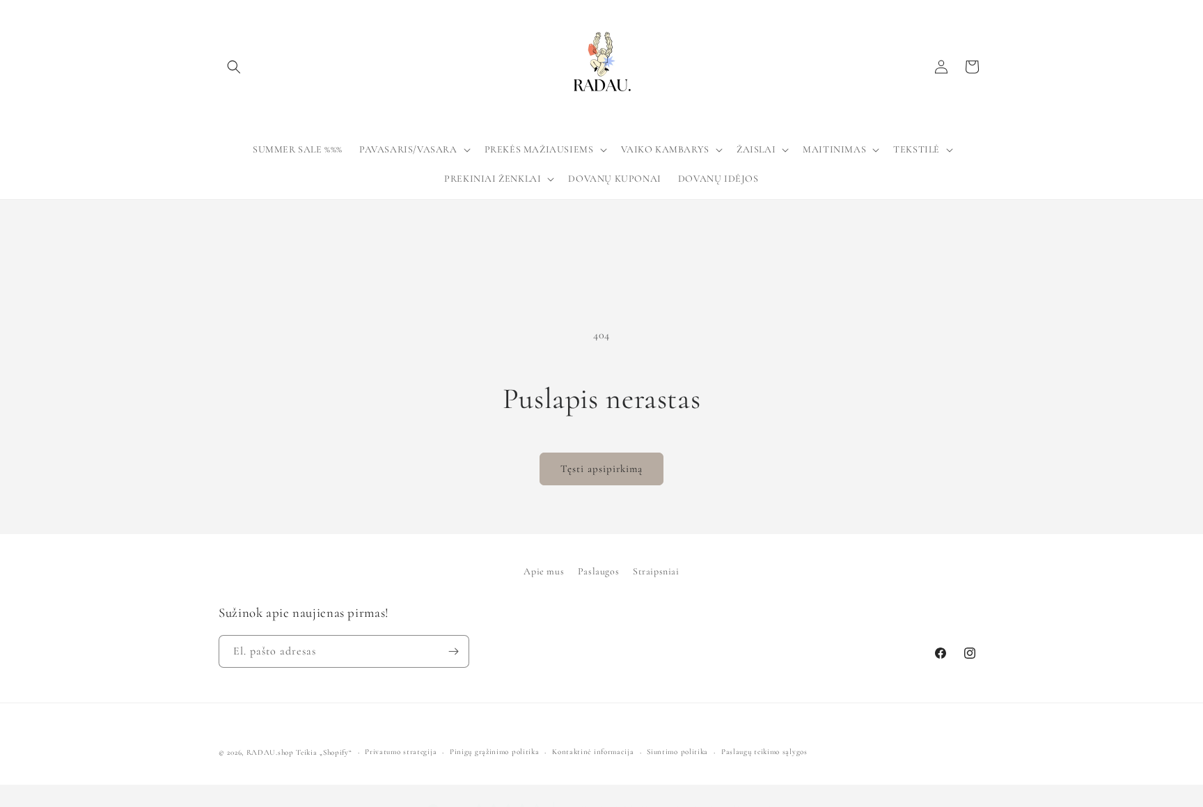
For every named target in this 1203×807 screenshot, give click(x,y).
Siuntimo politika (677, 751)
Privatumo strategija (401, 751)
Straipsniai (656, 571)
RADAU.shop (270, 752)
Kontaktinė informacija (593, 751)
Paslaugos (598, 571)
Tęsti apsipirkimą (601, 468)
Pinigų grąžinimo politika (495, 751)
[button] (234, 67)
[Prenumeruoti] (453, 651)
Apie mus (544, 571)
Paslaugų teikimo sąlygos (764, 751)
